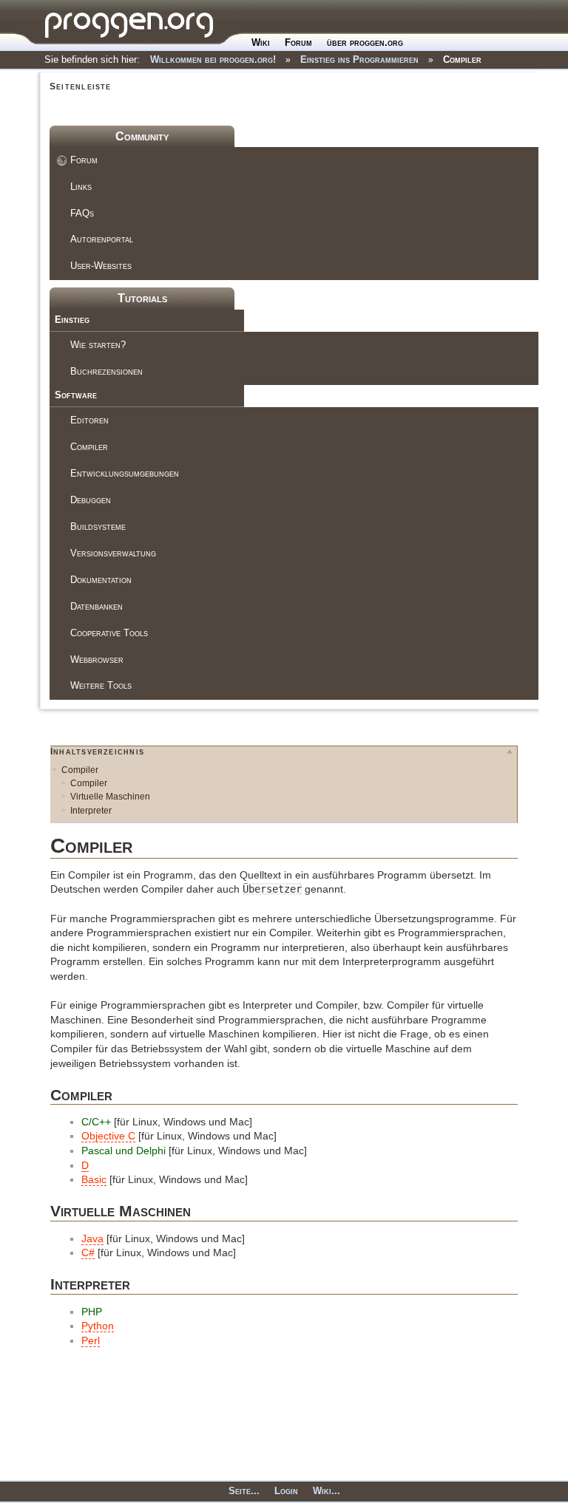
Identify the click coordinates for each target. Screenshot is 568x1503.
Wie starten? (98, 344)
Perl (90, 1340)
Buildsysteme (98, 526)
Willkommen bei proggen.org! (213, 59)
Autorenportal (101, 239)
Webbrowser (97, 659)
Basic (93, 1179)
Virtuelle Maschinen (110, 796)
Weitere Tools (101, 685)
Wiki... (326, 1490)
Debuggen (90, 499)
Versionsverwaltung (113, 553)
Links (81, 186)
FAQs (82, 213)
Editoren (89, 420)
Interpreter (91, 810)
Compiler (462, 59)
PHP (91, 1312)
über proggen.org (365, 42)
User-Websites (101, 265)
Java (92, 1238)
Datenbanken (96, 606)
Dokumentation (101, 579)
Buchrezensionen (106, 371)
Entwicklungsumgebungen (124, 473)
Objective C (108, 1136)
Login (286, 1490)
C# (88, 1252)
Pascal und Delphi (123, 1150)
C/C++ (96, 1122)
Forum (298, 42)
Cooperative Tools (109, 632)
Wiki (260, 42)
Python (97, 1326)
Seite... (244, 1490)
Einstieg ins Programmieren (359, 59)
